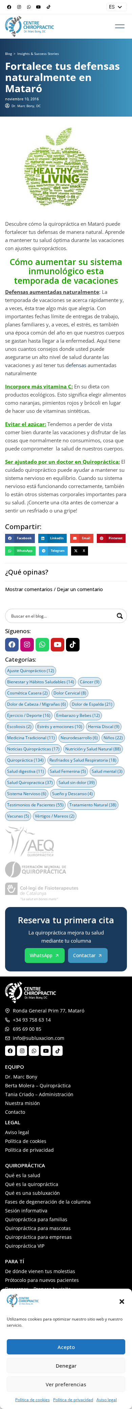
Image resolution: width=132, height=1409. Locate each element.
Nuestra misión (22, 1103)
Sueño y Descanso (72, 794)
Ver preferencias (66, 1384)
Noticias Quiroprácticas (33, 749)
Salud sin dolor (77, 782)
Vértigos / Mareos (54, 816)
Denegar (66, 1365)
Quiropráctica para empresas (38, 1237)
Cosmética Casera (27, 693)
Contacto (15, 1112)
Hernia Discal (103, 726)
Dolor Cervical (69, 693)
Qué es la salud (22, 1175)
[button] (121, 1301)
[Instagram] (19, 7)
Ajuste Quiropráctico (30, 670)
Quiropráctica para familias (36, 1219)
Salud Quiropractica (30, 782)
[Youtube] (39, 7)
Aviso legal (106, 1400)
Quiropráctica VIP (24, 1246)
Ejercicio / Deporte (28, 715)
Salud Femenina (68, 771)
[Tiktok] (48, 7)
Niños (113, 738)
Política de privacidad (73, 1400)
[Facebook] (9, 7)
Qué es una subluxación (32, 1193)
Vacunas (18, 816)
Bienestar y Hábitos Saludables (40, 682)
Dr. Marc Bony (21, 1076)
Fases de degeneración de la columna (48, 1202)
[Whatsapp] (29, 7)
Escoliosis (19, 726)
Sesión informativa (26, 1210)
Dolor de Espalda (92, 704)
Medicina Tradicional (31, 738)
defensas (76, 365)
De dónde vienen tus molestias (40, 1271)
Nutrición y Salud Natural (93, 749)
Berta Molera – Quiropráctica (38, 1085)
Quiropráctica (25, 760)
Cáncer (90, 682)
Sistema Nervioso (26, 794)
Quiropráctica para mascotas (38, 1228)
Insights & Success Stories (38, 53)
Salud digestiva (25, 771)
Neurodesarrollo (79, 738)
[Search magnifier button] (120, 616)
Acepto (66, 1347)
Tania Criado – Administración (39, 1094)
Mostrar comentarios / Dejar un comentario (54, 589)
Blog (8, 53)
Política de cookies (32, 1400)
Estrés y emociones (59, 726)
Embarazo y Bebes (78, 715)
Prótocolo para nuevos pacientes (42, 1280)
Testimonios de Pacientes (35, 805)
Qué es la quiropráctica (31, 1184)
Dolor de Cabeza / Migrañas (36, 704)
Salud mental (107, 771)
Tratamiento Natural (92, 805)
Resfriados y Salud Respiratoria (82, 760)
